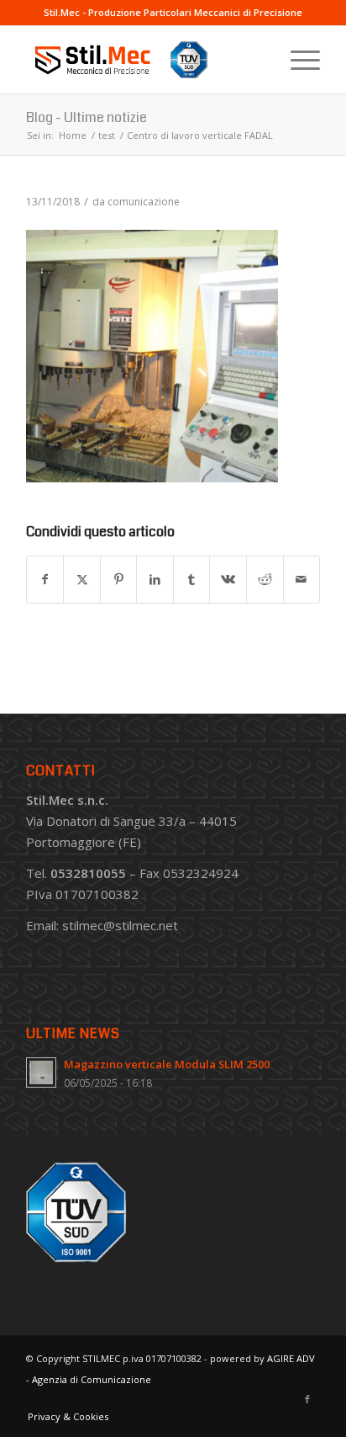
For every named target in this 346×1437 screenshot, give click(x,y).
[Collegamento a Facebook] (307, 1399)
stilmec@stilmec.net (120, 925)
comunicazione (143, 201)
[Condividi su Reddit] (265, 579)
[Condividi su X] (82, 579)
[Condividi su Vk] (228, 579)
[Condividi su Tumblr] (192, 579)
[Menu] (297, 59)
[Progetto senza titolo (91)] (143, 59)
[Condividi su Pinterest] (119, 579)
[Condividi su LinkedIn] (155, 579)
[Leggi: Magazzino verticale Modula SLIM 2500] (41, 1072)
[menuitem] (297, 59)
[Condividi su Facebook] (45, 579)
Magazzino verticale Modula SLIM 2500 (167, 1064)
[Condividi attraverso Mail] (302, 579)
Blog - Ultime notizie (86, 117)
